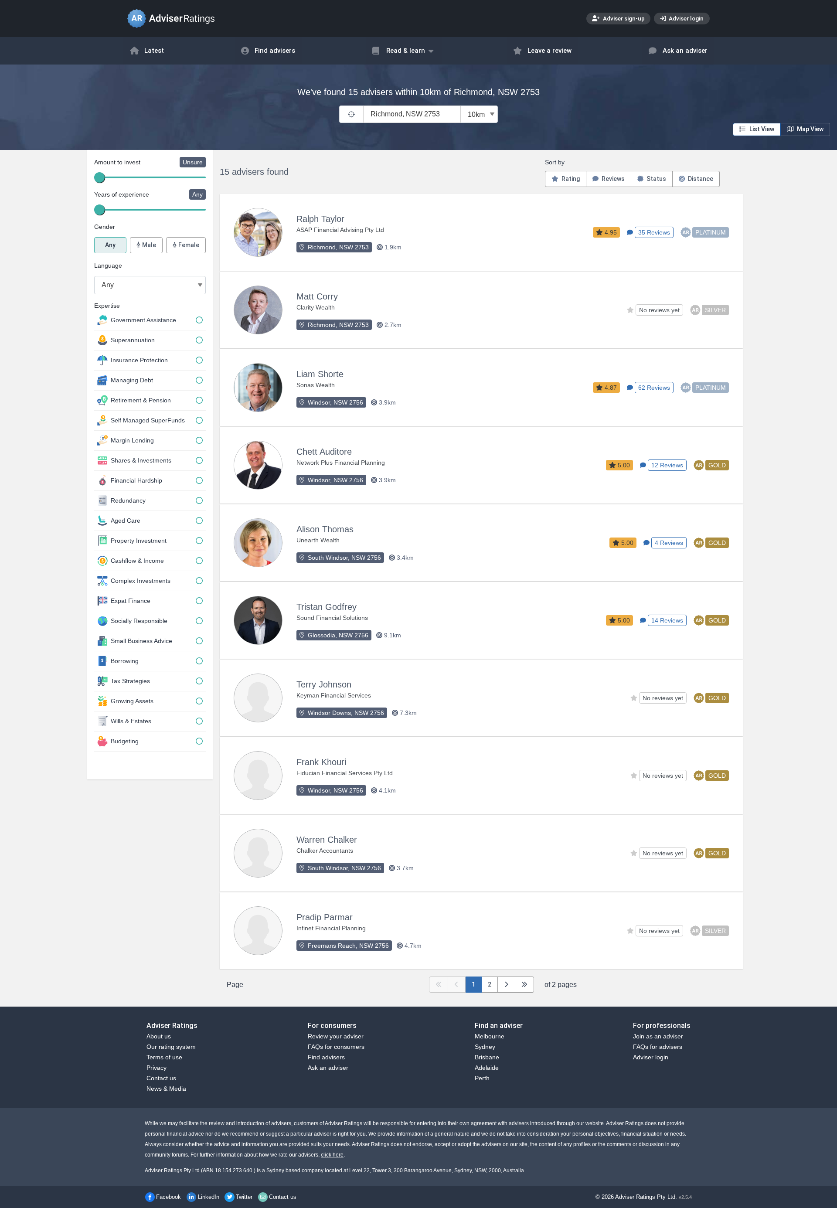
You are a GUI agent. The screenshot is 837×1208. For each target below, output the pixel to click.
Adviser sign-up (623, 18)
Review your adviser (336, 1036)
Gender (104, 226)
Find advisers (275, 50)
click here (332, 1155)
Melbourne (489, 1036)
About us (158, 1036)
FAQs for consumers (336, 1046)
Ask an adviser (685, 50)
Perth (482, 1078)
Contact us (161, 1078)
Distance (700, 178)
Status (655, 178)
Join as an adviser (658, 1036)
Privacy (156, 1067)
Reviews (612, 178)
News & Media (166, 1088)
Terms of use (164, 1057)
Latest (154, 50)
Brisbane (487, 1057)
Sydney (485, 1046)
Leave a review (549, 50)
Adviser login (685, 18)
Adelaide (487, 1067)
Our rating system (171, 1046)
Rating (570, 178)
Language (108, 265)
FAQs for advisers (657, 1046)
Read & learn (405, 50)
